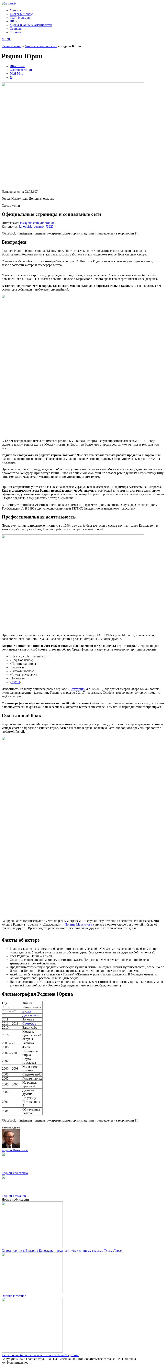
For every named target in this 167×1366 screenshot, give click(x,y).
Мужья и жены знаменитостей (31, 25)
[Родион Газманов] (11, 1192)
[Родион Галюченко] (11, 1169)
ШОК (14, 21)
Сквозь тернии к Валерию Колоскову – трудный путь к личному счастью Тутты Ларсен (62, 1250)
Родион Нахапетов (15, 1150)
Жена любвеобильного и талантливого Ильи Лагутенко (40, 1355)
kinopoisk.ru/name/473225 (36, 226)
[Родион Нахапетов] (11, 1146)
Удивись (15, 10)
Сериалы (16, 28)
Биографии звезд (21, 14)
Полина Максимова (78, 924)
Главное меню (11, 46)
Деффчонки (77, 689)
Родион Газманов (14, 1196)
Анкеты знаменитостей (41, 46)
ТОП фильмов (20, 17)
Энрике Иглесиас (14, 1296)
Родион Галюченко (15, 1173)
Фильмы (16, 32)
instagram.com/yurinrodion (37, 223)
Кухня (15, 682)
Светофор (29, 1023)
